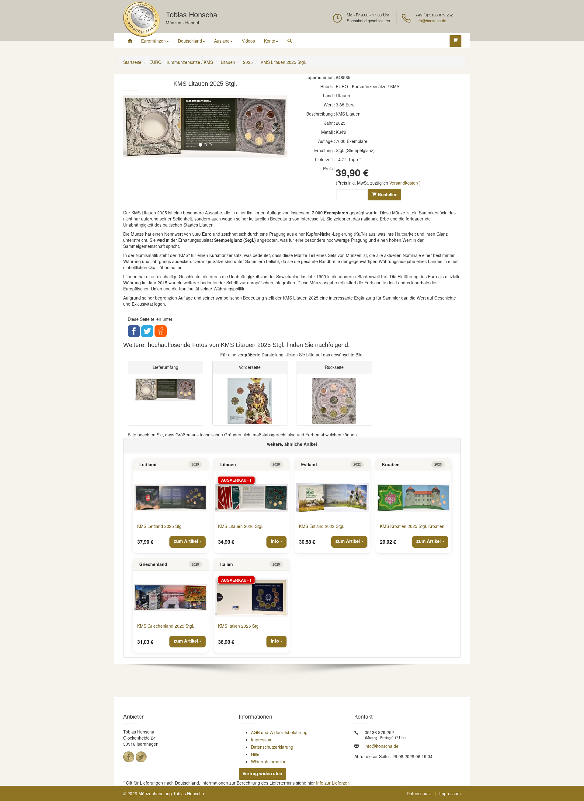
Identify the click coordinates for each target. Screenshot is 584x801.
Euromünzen (153, 41)
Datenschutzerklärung (272, 747)
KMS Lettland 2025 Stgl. (160, 526)
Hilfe (255, 754)
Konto (269, 41)
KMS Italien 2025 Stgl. (239, 626)
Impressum (262, 740)
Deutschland (190, 41)
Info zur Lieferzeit (332, 783)
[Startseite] (130, 40)
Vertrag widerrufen (262, 773)
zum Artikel (186, 541)
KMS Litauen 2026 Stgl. (240, 526)
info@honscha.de (430, 20)
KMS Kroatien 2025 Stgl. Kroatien (412, 526)
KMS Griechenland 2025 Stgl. (165, 626)
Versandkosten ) (405, 183)
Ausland (222, 41)
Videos (248, 41)
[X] (141, 756)
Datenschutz (419, 793)
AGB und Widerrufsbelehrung (279, 732)
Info (275, 541)
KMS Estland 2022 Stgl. (321, 526)
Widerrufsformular (268, 761)
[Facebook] (128, 756)
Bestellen (387, 194)
